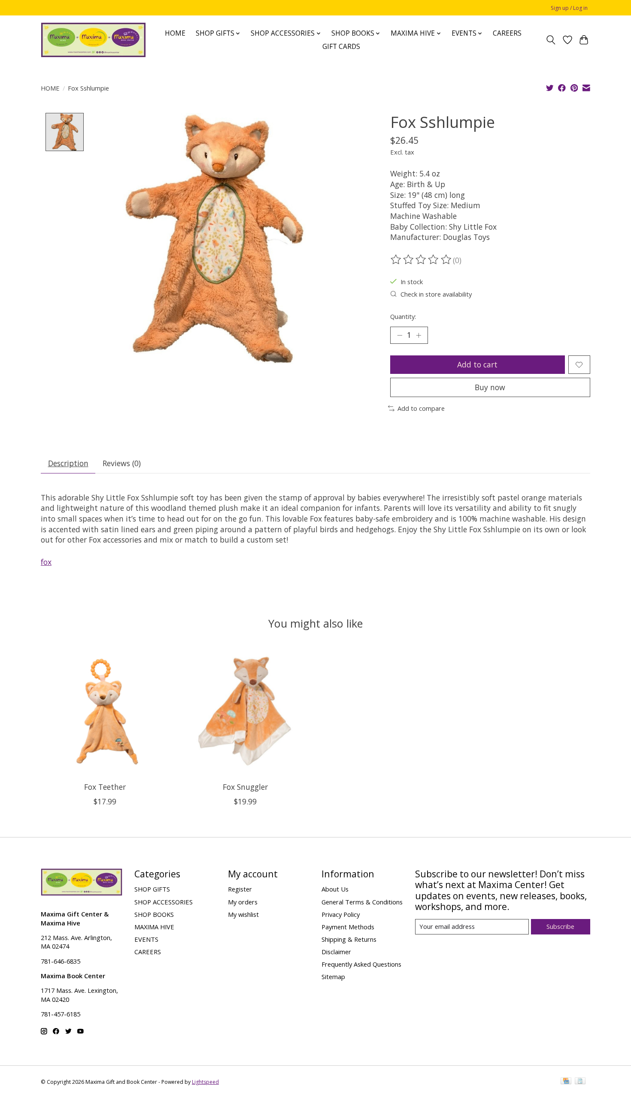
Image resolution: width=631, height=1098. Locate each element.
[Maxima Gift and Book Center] (93, 39)
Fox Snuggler (245, 787)
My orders (243, 902)
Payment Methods (348, 926)
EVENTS (146, 939)
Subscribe (560, 926)
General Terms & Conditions (362, 902)
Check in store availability (436, 294)
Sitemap (333, 976)
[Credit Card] (566, 1081)
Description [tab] (68, 463)
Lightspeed (205, 1082)
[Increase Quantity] (419, 335)
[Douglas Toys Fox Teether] (105, 711)
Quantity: (403, 316)
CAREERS (507, 33)
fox (46, 562)
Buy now (490, 387)
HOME (175, 33)
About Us (335, 889)
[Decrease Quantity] (400, 335)
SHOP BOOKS (154, 914)
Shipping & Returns (349, 939)
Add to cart (477, 364)
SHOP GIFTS (152, 889)
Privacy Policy (341, 914)
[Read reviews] (421, 259)
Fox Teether (105, 787)
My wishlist (243, 914)
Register (240, 889)
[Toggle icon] (551, 40)
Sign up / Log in (569, 8)
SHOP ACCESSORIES (163, 902)
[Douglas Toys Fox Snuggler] (245, 711)
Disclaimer (336, 951)
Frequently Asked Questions (361, 964)
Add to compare (421, 408)
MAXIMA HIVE (154, 926)
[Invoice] (580, 1081)
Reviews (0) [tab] (122, 463)
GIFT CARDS (341, 46)
